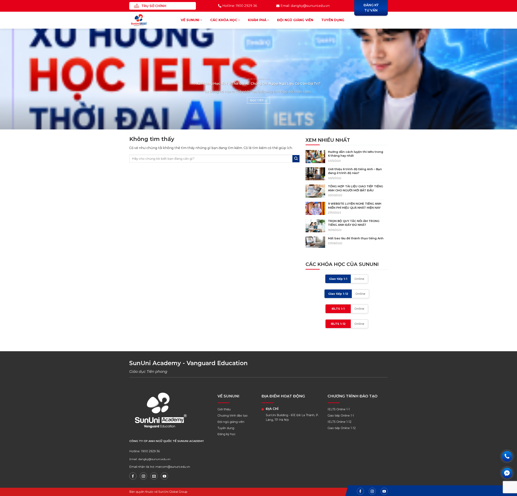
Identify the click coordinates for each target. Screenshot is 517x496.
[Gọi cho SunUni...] (507, 456)
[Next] (501, 79)
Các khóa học (223, 20)
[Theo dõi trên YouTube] (164, 476)
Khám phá (257, 20)
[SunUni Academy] (141, 20)
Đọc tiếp (258, 100)
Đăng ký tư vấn (371, 7)
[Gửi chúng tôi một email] (154, 476)
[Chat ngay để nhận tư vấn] (507, 473)
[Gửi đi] (296, 158)
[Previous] (15, 79)
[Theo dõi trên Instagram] (143, 476)
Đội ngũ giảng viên (295, 20)
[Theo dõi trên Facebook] (133, 476)
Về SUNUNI (190, 20)
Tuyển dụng (332, 20)
